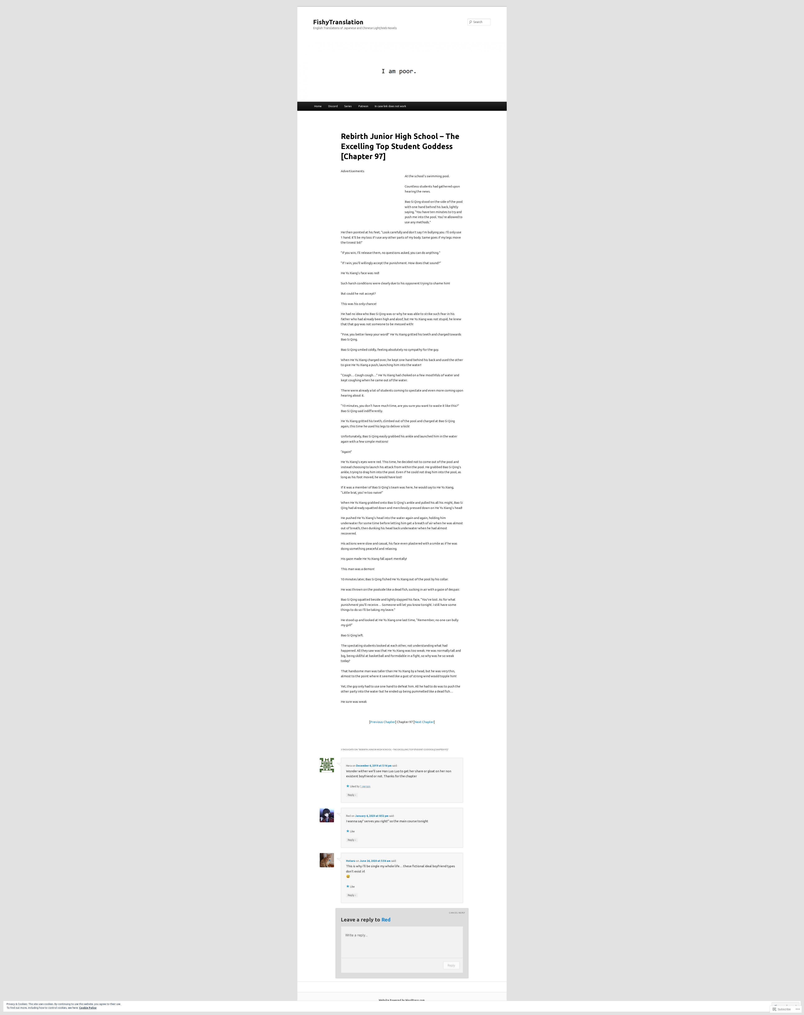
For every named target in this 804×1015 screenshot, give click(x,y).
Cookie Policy (88, 1007)
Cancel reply (457, 913)
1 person (365, 786)
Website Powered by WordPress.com (402, 1000)
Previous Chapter (382, 722)
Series (348, 106)
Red (385, 919)
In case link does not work (390, 106)
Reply (352, 794)
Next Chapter (424, 722)
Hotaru (350, 861)
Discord (333, 106)
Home (318, 106)
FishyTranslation (338, 22)
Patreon (363, 106)
